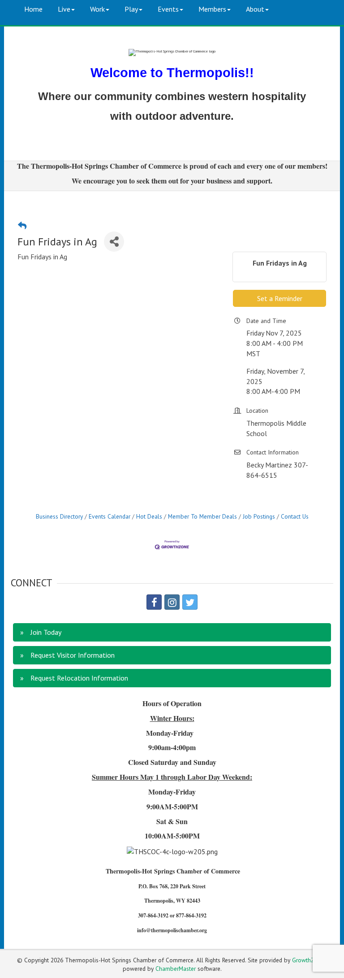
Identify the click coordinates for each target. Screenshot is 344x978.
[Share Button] (114, 241)
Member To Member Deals (202, 516)
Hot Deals (149, 516)
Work (97, 8)
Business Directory (59, 516)
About (255, 8)
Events (168, 8)
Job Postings (259, 516)
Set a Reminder (279, 298)
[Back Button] (22, 225)
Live (64, 8)
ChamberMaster (175, 969)
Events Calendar (109, 516)
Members (212, 8)
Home (33, 8)
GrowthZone (308, 960)
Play (131, 8)
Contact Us (295, 516)
